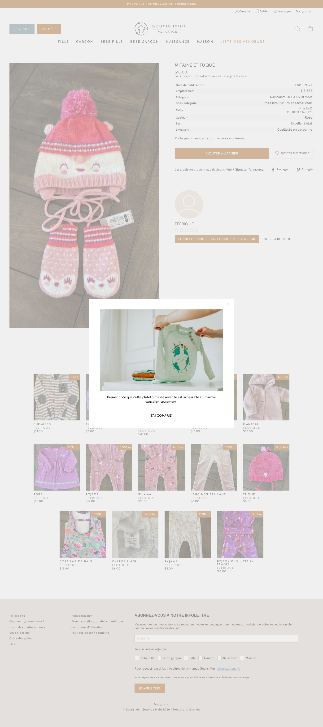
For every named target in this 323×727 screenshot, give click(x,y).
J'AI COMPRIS (161, 416)
